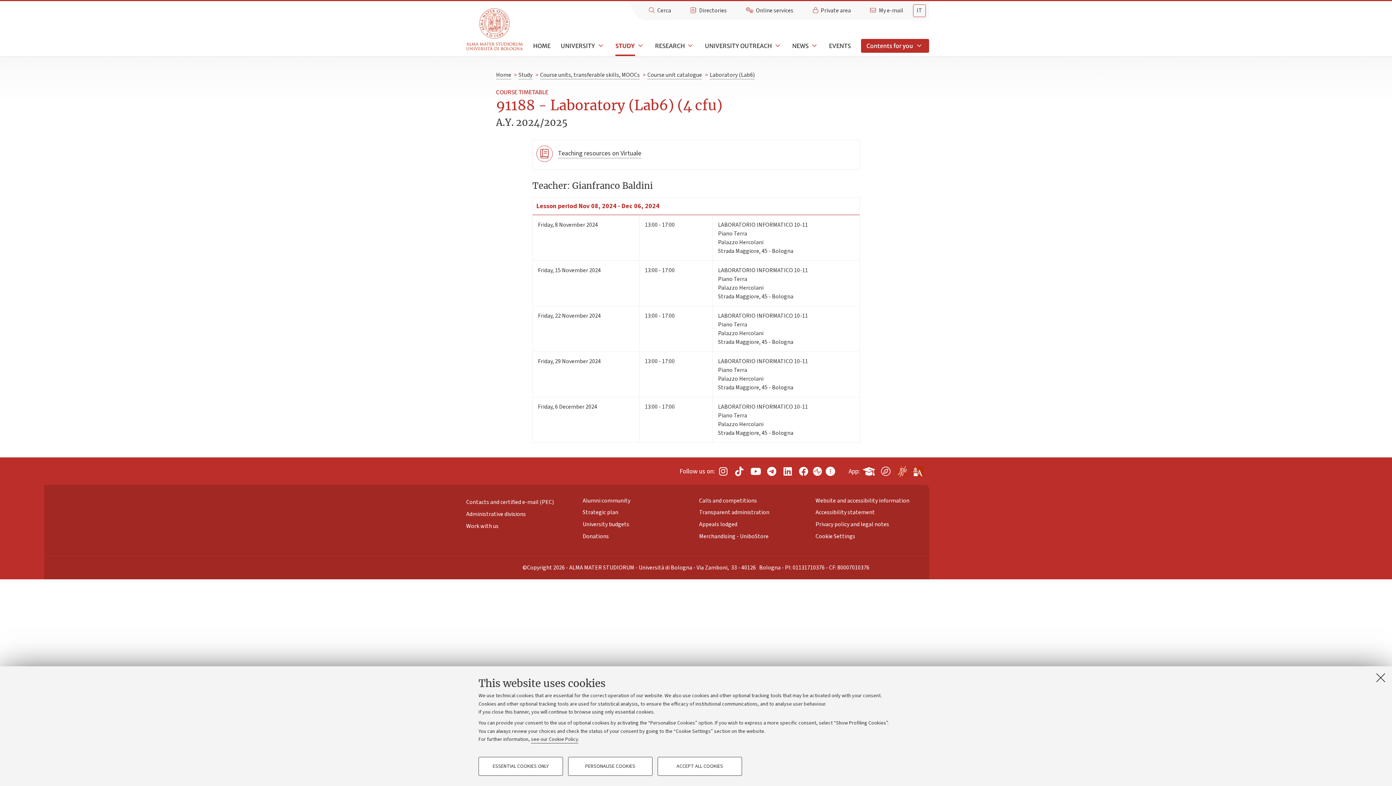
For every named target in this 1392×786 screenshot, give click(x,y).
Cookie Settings (835, 536)
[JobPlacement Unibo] (902, 470)
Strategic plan (600, 512)
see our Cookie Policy (554, 739)
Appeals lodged (718, 524)
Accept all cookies (700, 766)
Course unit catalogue (674, 75)
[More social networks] (830, 471)
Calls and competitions (728, 500)
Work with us (482, 526)
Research (670, 45)
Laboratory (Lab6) (732, 75)
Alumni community (606, 500)
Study (625, 45)
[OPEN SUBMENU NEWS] (814, 45)
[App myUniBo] (870, 470)
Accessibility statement (845, 512)
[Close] (1381, 677)
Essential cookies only (521, 766)
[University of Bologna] (495, 30)
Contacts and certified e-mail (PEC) (510, 502)
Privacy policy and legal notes (852, 524)
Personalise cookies (610, 766)
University (578, 45)
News (800, 45)
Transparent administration (734, 512)
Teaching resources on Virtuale (599, 153)
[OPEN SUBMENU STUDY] (640, 45)
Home (542, 45)
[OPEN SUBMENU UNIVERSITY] (600, 45)
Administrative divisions (496, 514)
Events (840, 45)
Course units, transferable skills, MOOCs (590, 75)
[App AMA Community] (918, 469)
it (919, 11)
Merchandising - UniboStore (734, 536)
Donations (596, 536)
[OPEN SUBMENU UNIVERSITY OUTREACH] (777, 45)
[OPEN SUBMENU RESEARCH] (690, 45)
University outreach (738, 45)
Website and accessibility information (862, 500)
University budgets (606, 524)
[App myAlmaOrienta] (886, 470)
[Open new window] (723, 471)
